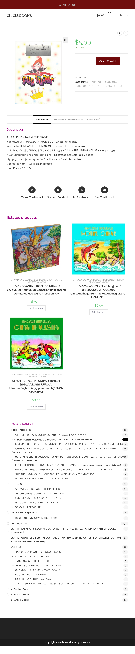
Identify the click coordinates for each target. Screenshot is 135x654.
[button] (65, 40)
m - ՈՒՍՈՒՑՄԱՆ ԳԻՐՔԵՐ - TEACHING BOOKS (37, 565)
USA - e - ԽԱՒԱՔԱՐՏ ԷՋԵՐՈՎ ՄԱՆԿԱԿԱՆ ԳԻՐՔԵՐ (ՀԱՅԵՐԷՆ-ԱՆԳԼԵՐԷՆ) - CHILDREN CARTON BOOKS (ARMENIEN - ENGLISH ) (66, 540)
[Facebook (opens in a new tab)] (64, 4)
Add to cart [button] (36, 308)
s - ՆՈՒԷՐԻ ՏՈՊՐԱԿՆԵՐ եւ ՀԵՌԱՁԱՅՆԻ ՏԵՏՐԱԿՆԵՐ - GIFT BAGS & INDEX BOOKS (58, 583)
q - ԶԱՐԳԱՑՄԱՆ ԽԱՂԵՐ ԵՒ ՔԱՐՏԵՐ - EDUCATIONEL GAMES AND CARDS (53, 474)
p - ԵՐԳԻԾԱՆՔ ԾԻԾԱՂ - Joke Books (32, 579)
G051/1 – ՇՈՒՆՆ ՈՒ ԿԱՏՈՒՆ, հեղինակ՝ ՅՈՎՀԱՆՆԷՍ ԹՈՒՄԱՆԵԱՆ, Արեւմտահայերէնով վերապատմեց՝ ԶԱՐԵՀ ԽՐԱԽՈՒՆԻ (36, 386)
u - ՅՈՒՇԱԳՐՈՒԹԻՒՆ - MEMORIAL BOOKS (35, 502)
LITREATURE (18, 484)
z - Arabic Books (20, 600)
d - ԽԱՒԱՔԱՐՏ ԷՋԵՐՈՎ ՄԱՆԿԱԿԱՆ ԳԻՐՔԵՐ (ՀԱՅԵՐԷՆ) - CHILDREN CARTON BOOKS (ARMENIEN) (67, 444)
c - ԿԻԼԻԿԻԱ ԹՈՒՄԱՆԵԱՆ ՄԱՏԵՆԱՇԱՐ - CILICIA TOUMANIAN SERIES (36, 281)
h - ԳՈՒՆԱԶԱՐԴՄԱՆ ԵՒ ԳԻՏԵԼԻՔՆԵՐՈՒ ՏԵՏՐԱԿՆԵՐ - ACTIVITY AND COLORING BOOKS (62, 469)
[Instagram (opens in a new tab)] (69, 4)
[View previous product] (119, 33)
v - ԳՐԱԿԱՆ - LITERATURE (26, 507)
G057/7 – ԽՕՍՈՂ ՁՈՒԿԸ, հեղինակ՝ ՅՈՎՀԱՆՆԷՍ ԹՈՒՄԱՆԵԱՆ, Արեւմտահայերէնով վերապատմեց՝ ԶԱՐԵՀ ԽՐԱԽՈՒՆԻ (98, 292)
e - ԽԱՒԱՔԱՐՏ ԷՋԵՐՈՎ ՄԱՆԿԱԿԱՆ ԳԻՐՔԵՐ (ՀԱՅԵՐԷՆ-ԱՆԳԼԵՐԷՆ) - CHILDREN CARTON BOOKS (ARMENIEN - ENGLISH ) (67, 450)
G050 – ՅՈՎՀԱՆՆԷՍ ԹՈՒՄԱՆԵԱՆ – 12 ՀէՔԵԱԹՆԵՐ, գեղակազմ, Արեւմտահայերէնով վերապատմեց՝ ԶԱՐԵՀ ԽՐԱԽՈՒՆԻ (36, 290)
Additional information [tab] (68, 119)
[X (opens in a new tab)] (60, 4)
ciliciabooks (19, 15)
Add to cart (107, 61)
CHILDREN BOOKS (21, 430)
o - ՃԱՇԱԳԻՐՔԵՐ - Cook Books (29, 574)
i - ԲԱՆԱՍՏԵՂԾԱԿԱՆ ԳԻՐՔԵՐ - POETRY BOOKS (39, 493)
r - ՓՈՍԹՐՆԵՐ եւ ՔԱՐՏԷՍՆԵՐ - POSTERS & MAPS (40, 478)
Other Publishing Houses (24, 512)
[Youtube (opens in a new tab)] (73, 4)
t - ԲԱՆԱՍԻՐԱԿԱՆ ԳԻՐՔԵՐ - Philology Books (37, 498)
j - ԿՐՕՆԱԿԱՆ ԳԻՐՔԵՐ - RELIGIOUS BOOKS (36, 552)
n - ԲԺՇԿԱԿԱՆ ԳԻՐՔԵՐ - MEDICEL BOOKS (36, 570)
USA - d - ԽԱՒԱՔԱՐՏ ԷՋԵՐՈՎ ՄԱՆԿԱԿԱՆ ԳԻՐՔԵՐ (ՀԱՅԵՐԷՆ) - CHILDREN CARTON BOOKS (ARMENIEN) (63, 530)
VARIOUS (16, 547)
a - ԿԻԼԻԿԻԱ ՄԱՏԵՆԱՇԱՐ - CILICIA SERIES (36, 489)
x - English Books (20, 589)
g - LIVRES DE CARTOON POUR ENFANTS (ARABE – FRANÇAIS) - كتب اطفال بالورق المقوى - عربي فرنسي (66, 465)
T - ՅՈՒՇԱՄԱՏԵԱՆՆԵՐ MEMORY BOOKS (34, 518)
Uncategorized (19, 523)
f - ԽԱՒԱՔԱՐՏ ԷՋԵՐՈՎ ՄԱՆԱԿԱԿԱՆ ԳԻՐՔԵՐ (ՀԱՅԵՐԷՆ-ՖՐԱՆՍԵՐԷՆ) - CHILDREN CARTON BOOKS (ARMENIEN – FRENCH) (69, 458)
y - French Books (20, 594)
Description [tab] (42, 119)
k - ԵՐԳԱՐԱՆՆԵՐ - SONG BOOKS (30, 556)
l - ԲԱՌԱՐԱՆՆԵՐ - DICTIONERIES (30, 561)
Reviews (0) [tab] (93, 119)
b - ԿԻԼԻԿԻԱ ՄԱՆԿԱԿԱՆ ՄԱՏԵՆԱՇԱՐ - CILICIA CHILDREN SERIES (49, 435)
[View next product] (125, 33)
